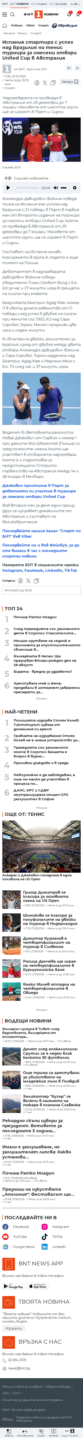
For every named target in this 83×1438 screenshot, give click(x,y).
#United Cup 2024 (18, 590)
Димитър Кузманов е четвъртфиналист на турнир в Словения (46, 942)
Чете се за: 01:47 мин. (40, 1136)
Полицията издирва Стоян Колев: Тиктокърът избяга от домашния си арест (46, 724)
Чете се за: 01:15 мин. (18, 1181)
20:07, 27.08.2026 (14, 1162)
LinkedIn (53, 570)
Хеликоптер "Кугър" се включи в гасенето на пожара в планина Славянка (51, 1100)
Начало (9, 33)
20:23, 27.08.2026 (14, 1041)
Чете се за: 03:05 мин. (42, 1199)
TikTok (70, 570)
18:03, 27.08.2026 (34, 1062)
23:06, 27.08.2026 (35, 1109)
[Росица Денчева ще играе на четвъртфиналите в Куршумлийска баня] (11, 968)
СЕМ (5, 1393)
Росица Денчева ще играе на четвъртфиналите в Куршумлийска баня (49, 965)
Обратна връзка (58, 1386)
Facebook (33, 570)
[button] (70, 1433)
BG (76, 4)
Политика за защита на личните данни (32, 1400)
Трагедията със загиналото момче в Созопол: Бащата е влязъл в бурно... (41, 751)
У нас (28, 1088)
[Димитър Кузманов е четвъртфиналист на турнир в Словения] (11, 945)
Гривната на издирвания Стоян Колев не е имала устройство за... (47, 737)
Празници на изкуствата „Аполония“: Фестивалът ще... (38, 1192)
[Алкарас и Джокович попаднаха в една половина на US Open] (41, 846)
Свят (30, 25)
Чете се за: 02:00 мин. (62, 1086)
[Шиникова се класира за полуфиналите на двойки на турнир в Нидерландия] (11, 922)
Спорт (43, 25)
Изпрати (14, 1328)
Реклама (41, 698)
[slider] (26, 188)
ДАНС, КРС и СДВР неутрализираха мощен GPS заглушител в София (41, 794)
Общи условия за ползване (22, 1386)
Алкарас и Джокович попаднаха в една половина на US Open (36, 877)
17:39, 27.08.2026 (14, 1136)
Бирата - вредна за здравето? (43, 671)
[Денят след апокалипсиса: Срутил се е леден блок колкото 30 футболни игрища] (11, 1056)
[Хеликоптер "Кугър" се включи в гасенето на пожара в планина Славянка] (11, 1103)
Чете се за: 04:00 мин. (62, 1062)
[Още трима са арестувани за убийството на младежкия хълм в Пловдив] (11, 1080)
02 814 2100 (17, 1360)
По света (65, 1041)
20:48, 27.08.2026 (14, 1199)
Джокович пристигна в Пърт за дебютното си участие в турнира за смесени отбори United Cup (39, 491)
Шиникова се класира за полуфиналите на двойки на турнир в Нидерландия (50, 919)
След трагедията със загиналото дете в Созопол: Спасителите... (47, 631)
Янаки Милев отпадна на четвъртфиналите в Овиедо (49, 988)
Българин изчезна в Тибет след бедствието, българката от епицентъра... (30, 1033)
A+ (69, 68)
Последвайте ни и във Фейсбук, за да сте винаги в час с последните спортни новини (40, 550)
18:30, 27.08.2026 (34, 1086)
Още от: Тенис (24, 814)
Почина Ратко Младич (35, 617)
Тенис (22, 33)
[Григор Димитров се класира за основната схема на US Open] (11, 899)
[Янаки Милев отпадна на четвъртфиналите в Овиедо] (11, 991)
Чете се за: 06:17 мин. (41, 1041)
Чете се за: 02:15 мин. (41, 1162)
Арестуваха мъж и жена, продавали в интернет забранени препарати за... (47, 687)
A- (77, 68)
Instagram (12, 570)
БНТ (5, 4)
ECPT (16, 1393)
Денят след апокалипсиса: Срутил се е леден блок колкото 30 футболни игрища (50, 1053)
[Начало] (5, 25)
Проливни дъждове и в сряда (41, 763)
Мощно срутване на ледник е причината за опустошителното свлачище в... (47, 645)
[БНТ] (8, 69)
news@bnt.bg (19, 1368)
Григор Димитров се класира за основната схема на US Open (45, 896)
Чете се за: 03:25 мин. (62, 1109)
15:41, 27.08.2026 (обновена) (21, 1178)
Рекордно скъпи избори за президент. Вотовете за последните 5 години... (32, 1125)
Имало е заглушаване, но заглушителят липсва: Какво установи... (36, 1152)
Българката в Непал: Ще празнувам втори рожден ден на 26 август (45, 660)
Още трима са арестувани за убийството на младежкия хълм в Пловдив (51, 1077)
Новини (17, 25)
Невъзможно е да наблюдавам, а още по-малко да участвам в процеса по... (44, 779)
